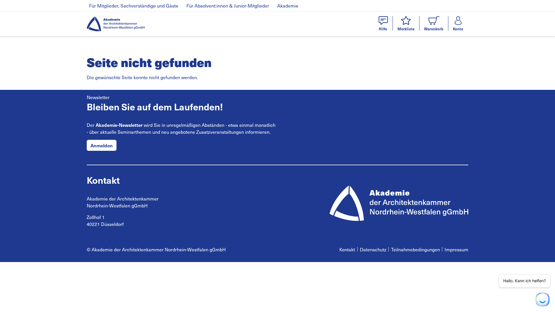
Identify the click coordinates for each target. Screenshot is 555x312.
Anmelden (101, 145)
